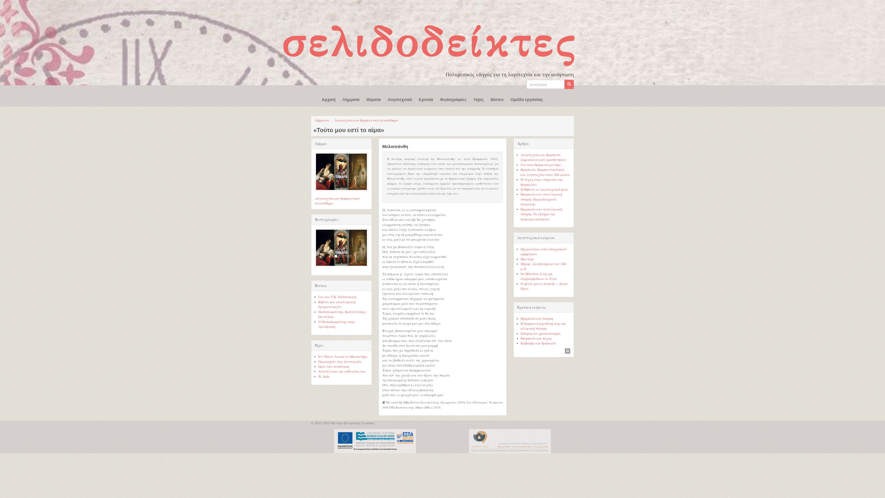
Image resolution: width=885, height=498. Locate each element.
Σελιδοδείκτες (429, 41)
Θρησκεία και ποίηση (537, 318)
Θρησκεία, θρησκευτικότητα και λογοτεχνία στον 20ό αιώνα (545, 172)
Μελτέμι (527, 259)
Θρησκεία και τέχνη (536, 338)
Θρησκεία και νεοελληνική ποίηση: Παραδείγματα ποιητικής (541, 199)
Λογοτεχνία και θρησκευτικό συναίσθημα (366, 120)
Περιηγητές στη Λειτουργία (339, 361)
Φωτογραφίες (453, 99)
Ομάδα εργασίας (526, 99)
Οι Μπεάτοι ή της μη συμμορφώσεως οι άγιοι (539, 276)
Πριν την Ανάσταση (333, 366)
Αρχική (329, 99)
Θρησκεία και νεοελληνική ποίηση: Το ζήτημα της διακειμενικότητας (541, 214)
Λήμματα (351, 99)
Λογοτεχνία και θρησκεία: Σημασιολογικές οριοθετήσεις (543, 157)
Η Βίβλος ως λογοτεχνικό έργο (544, 189)
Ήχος (478, 99)
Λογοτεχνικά (400, 99)
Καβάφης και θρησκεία (538, 343)
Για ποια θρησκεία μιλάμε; (541, 164)
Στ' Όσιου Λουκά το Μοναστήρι (342, 356)
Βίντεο (497, 99)
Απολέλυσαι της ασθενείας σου (342, 371)
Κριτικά (426, 99)
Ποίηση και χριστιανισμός (541, 333)
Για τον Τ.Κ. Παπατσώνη (337, 296)
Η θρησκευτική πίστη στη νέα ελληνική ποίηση (543, 326)
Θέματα (373, 99)
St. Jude (324, 376)
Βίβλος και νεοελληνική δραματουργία (336, 304)
